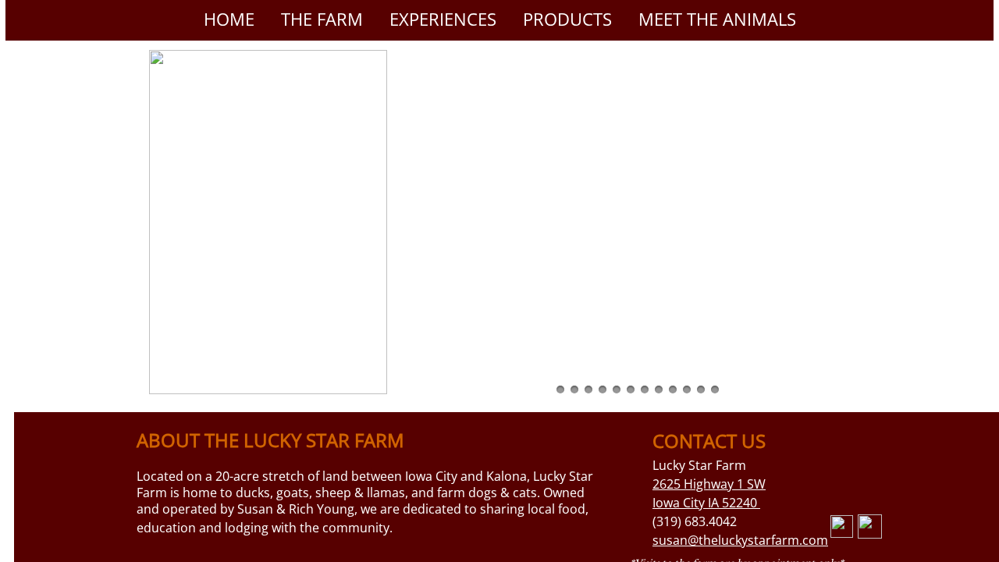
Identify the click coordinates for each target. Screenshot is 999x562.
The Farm (322, 18)
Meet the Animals (717, 18)
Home (229, 18)
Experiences (442, 18)
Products (567, 18)
